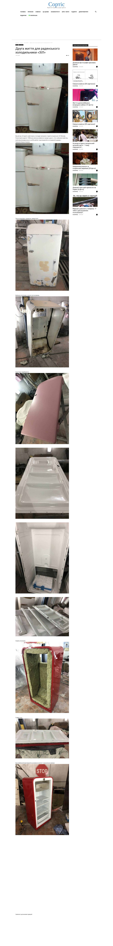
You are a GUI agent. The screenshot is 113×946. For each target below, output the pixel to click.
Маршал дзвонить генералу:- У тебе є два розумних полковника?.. (84, 210)
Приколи (30, 11)
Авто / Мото (65, 11)
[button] (96, 12)
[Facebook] (17, 58)
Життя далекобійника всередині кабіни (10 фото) (83, 104)
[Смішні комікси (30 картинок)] (85, 76)
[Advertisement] (56, 29)
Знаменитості (55, 11)
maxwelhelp (75, 66)
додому (17, 42)
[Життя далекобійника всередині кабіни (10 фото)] (85, 95)
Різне (21, 42)
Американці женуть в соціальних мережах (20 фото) (84, 167)
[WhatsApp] (27, 58)
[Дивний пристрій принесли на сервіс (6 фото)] (85, 180)
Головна (23, 11)
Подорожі (23, 15)
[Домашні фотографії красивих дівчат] (85, 54)
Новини (38, 11)
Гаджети (74, 11)
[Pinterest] (24, 58)
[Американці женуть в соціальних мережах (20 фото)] (85, 158)
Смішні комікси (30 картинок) (84, 84)
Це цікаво (46, 11)
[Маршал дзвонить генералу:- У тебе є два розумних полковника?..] (85, 201)
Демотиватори (83, 11)
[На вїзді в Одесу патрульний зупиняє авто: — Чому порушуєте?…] (85, 135)
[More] (31, 58)
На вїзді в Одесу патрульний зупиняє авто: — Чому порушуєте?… (83, 145)
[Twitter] (20, 58)
